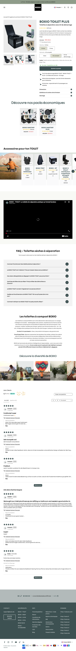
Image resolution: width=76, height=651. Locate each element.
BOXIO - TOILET (22, 612)
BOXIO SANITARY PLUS (47, 128)
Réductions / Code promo (51, 612)
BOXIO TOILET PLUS (27, 17)
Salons (47, 626)
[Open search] (53, 400)
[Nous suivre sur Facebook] (5, 642)
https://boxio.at (64, 625)
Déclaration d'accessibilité (50, 623)
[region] (20, 36)
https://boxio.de (65, 633)
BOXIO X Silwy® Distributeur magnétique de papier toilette (65, 172)
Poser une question (60, 394)
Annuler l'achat (9, 617)
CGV (33, 629)
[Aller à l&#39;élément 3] (30, 59)
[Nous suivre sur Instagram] (8, 642)
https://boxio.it (64, 630)
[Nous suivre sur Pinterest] (12, 642)
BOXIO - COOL (22, 620)
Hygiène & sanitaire (14, 17)
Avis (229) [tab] (6, 400)
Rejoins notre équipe (51, 616)
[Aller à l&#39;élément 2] (19, 59)
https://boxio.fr (64, 616)
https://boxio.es (64, 619)
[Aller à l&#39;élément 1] (9, 59)
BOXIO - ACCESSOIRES (22, 626)
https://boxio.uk (64, 622)
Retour (34, 614)
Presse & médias (50, 632)
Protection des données (36, 625)
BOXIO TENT (40, 168)
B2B (47, 619)
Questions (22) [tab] (13, 400)
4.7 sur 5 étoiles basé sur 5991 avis (42, 596)
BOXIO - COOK (22, 617)
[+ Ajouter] (34, 122)
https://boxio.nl (64, 627)
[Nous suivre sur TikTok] (20, 642)
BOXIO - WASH (22, 614)
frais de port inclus (46, 42)
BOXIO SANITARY (28, 127)
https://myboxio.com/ (66, 612)
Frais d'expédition (37, 612)
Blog (33, 632)
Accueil (6, 17)
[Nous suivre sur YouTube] (16, 642)
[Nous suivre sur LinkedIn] (23, 642)
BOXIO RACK (21, 623)
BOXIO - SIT (53, 168)
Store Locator (49, 629)
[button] (43, 28)
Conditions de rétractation (36, 618)
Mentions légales (37, 622)
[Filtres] (57, 400)
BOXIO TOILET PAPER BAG (27, 170)
